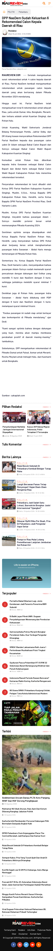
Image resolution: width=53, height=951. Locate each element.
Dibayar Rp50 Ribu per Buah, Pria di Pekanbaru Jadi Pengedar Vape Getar (33, 524)
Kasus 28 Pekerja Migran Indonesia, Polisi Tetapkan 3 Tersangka (38, 429)
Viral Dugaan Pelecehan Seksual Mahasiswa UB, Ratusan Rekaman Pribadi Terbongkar (24, 910)
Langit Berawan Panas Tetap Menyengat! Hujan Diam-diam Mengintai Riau (31, 487)
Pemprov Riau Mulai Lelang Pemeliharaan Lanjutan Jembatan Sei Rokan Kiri (34, 542)
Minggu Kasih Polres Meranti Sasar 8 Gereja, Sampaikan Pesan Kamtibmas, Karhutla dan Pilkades (22, 897)
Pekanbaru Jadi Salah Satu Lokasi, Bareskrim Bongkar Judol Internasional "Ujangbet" (33, 505)
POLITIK (11, 12)
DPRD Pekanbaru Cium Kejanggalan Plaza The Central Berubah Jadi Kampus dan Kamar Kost (23, 834)
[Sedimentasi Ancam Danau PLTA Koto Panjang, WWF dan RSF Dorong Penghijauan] (26, 765)
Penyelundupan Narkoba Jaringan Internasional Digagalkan (14, 429)
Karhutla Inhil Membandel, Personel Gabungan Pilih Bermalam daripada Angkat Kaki (25, 822)
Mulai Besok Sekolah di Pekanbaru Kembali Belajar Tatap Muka (34, 468)
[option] (14, 424)
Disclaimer (23, 934)
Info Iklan (31, 930)
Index (46, 407)
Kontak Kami (35, 934)
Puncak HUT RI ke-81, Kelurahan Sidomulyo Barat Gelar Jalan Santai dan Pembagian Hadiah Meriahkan (26, 883)
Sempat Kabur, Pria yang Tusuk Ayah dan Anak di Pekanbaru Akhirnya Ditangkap (24, 858)
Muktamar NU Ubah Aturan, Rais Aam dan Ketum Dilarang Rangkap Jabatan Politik (24, 810)
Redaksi (12, 30)
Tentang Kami (10, 930)
